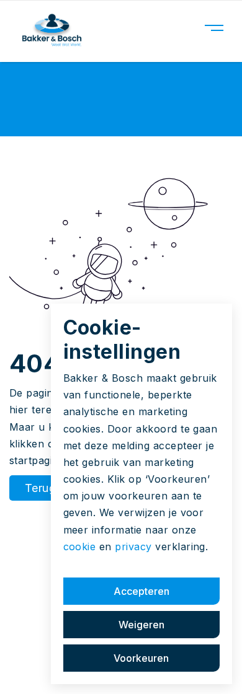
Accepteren (141, 591)
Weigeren (141, 624)
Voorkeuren (141, 658)
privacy (133, 546)
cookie (79, 546)
